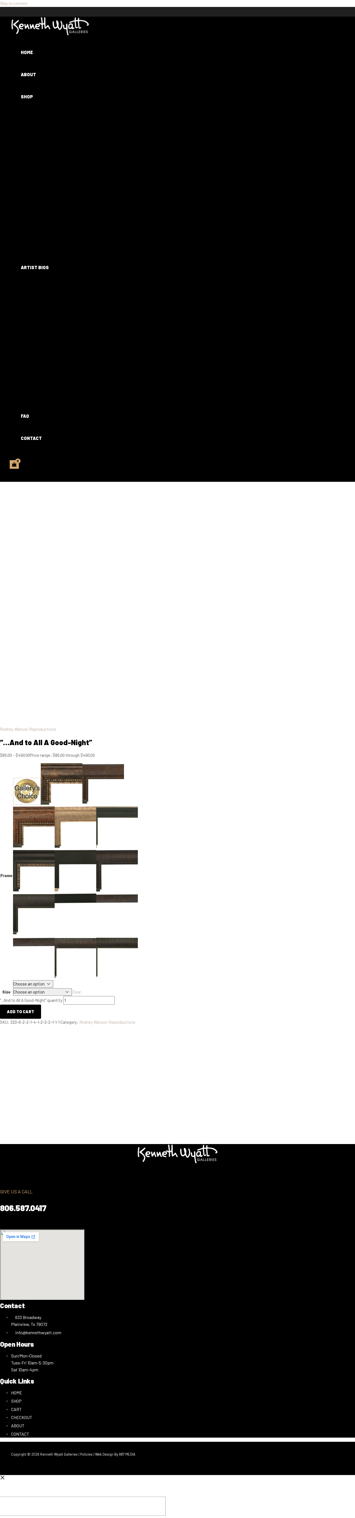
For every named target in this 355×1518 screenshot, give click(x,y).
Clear (76, 991)
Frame (6, 875)
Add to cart (20, 1011)
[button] (36, 97)
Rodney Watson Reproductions (28, 729)
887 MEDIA (127, 1454)
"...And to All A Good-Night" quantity (31, 1000)
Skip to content (14, 3)
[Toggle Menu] (52, 115)
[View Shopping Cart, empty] (14, 464)
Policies (86, 1454)
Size (6, 991)
